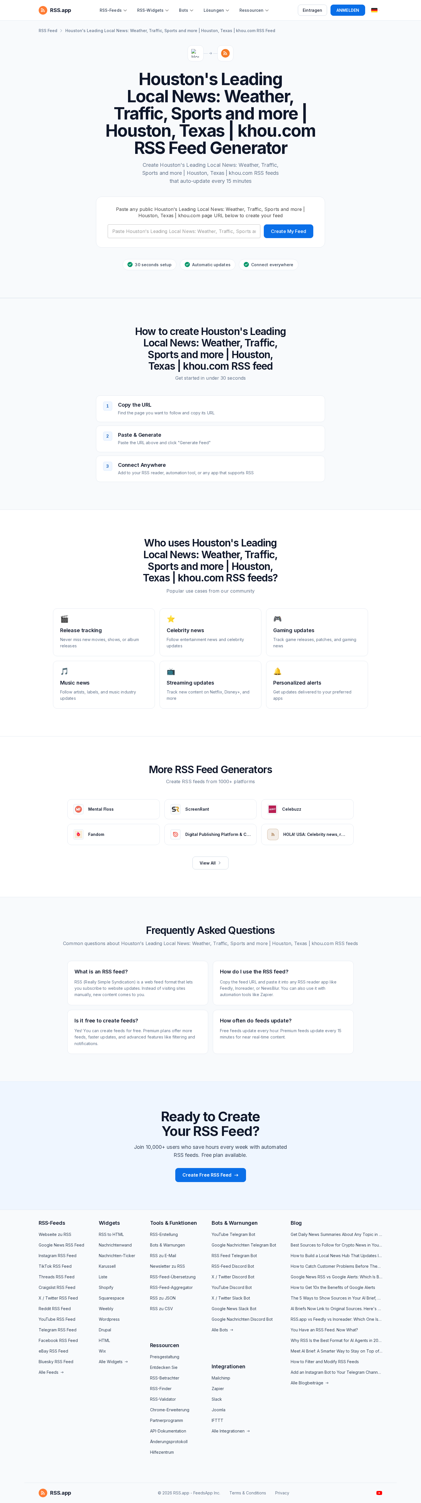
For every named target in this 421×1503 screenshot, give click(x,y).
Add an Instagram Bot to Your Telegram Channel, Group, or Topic (336, 1372)
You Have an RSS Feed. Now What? (324, 1329)
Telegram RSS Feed (57, 1329)
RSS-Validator (163, 1399)
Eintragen (312, 10)
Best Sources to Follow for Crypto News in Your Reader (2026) (336, 1245)
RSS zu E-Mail (163, 1255)
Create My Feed (288, 231)
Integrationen (228, 1366)
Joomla (218, 1409)
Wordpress (109, 1319)
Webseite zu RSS (55, 1234)
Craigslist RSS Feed (57, 1287)
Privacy (282, 1492)
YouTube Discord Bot (232, 1287)
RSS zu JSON (163, 1298)
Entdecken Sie (164, 1367)
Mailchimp (221, 1377)
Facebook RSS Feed (58, 1340)
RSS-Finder (161, 1388)
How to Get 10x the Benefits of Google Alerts (333, 1287)
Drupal (105, 1329)
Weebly (106, 1308)
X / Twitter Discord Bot (233, 1276)
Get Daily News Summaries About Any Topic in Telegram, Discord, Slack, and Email (336, 1234)
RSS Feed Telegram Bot (234, 1255)
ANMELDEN (348, 10)
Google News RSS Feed (61, 1245)
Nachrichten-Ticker (117, 1255)
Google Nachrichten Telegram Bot (244, 1245)
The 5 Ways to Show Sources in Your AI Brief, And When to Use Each (336, 1298)
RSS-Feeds (52, 1223)
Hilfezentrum (162, 1452)
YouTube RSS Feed (57, 1319)
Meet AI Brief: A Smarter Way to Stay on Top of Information (336, 1351)
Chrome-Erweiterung (169, 1409)
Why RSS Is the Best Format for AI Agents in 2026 (336, 1340)
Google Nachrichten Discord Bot (242, 1319)
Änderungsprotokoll (169, 1441)
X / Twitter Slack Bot (231, 1298)
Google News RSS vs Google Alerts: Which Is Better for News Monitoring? (336, 1276)
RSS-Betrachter (164, 1377)
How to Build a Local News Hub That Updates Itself (336, 1255)
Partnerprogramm (166, 1420)
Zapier (218, 1388)
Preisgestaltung (164, 1356)
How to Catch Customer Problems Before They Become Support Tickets (336, 1266)
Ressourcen (164, 1345)
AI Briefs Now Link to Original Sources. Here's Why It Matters (336, 1308)
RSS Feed (48, 30)
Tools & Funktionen (173, 1223)
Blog (296, 1223)
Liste (103, 1276)
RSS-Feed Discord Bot (233, 1266)
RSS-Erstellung (164, 1234)
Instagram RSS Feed (57, 1255)
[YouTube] (379, 1493)
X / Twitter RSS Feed (58, 1298)
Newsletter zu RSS (167, 1266)
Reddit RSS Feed (55, 1308)
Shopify (106, 1287)
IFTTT (217, 1420)
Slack (217, 1399)
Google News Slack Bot (234, 1308)
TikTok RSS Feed (55, 1266)
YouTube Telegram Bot (233, 1234)
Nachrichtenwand (115, 1245)
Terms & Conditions (247, 1492)
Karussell (107, 1266)
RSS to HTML (111, 1234)
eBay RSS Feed (53, 1351)
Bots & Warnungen (167, 1245)
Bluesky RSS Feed (56, 1361)
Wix (102, 1351)
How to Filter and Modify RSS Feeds (325, 1361)
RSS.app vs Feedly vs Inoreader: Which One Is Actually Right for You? (336, 1319)
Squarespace (111, 1298)
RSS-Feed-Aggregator (171, 1287)
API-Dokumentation (168, 1430)
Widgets (109, 1223)
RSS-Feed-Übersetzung (173, 1276)
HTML (104, 1340)
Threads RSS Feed (56, 1276)
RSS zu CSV (161, 1308)
